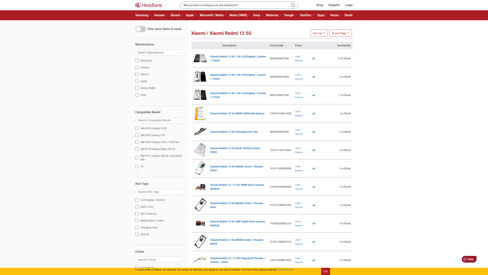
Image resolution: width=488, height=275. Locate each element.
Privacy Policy (285, 269)
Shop (319, 5)
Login (349, 5)
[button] (340, 33)
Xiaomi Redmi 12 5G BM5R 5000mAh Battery (237, 113)
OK (326, 271)
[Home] (151, 5)
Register (334, 5)
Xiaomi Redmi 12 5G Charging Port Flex (234, 131)
